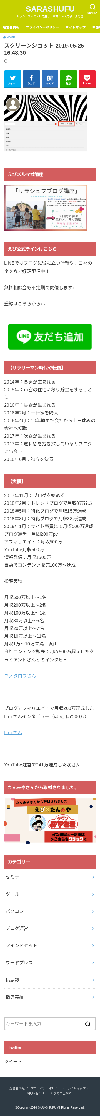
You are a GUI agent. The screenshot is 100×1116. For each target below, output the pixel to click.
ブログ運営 (17, 928)
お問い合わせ (35, 1093)
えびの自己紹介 (61, 1093)
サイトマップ (76, 27)
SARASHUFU (50, 9)
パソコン (15, 911)
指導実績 (15, 996)
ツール (12, 894)
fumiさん (13, 732)
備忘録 (12, 979)
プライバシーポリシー (42, 27)
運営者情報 (11, 27)
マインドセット (22, 945)
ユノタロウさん (20, 675)
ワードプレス (19, 962)
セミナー (15, 877)
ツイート (13, 1061)
